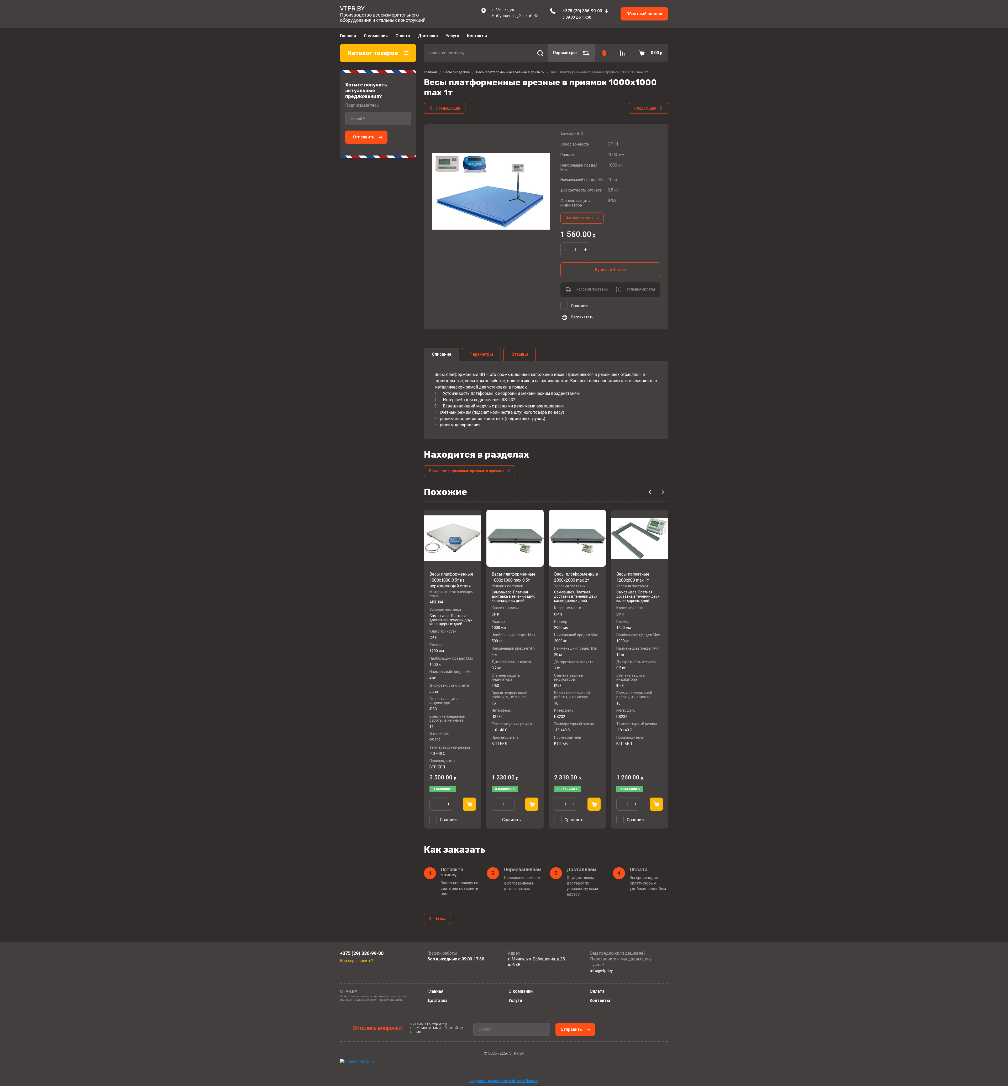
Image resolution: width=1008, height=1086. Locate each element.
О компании (376, 35)
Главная (348, 35)
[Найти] (540, 53)
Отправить (363, 137)
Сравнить (580, 305)
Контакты (477, 35)
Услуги (452, 35)
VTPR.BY (352, 8)
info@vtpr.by (601, 970)
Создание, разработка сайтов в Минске (503, 1081)
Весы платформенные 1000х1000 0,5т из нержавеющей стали (451, 580)
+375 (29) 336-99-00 (582, 10)
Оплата (403, 35)
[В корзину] (469, 804)
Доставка (428, 35)
